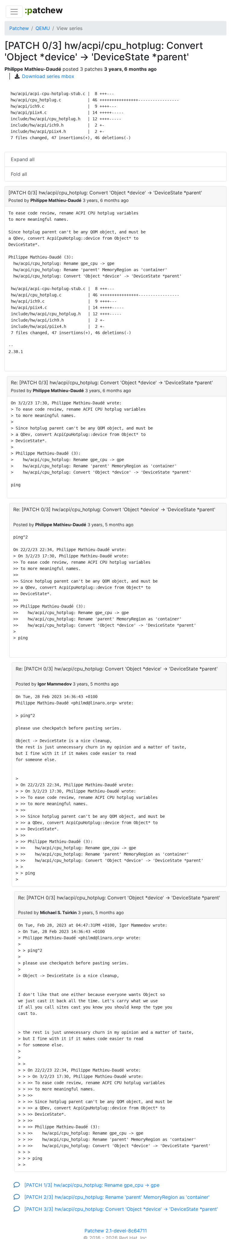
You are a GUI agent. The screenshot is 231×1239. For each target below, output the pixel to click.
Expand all (23, 159)
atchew (44, 10)
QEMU (42, 28)
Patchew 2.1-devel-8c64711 (116, 1231)
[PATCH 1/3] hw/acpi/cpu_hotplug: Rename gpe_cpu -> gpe (91, 1185)
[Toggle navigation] (14, 12)
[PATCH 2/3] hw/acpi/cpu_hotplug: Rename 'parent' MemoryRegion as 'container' (116, 1197)
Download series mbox (48, 76)
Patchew (19, 28)
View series (69, 28)
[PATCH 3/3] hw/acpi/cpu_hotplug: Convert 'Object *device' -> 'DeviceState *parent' (120, 1209)
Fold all (19, 174)
